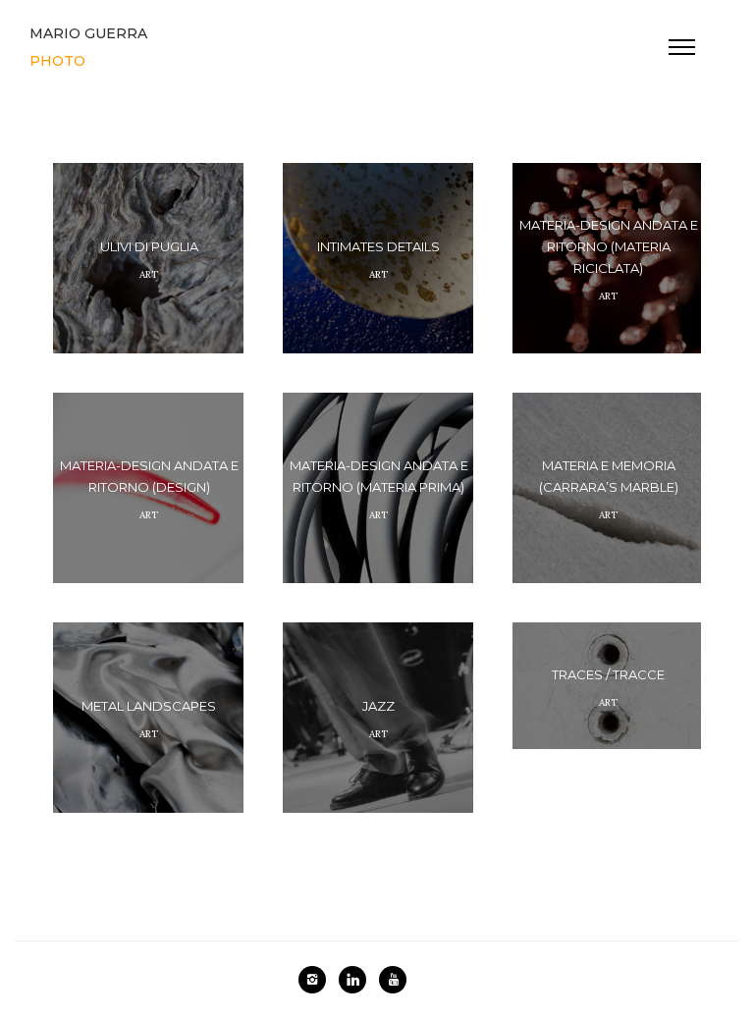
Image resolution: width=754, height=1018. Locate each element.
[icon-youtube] (392, 979)
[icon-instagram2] (317, 979)
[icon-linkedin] (357, 979)
